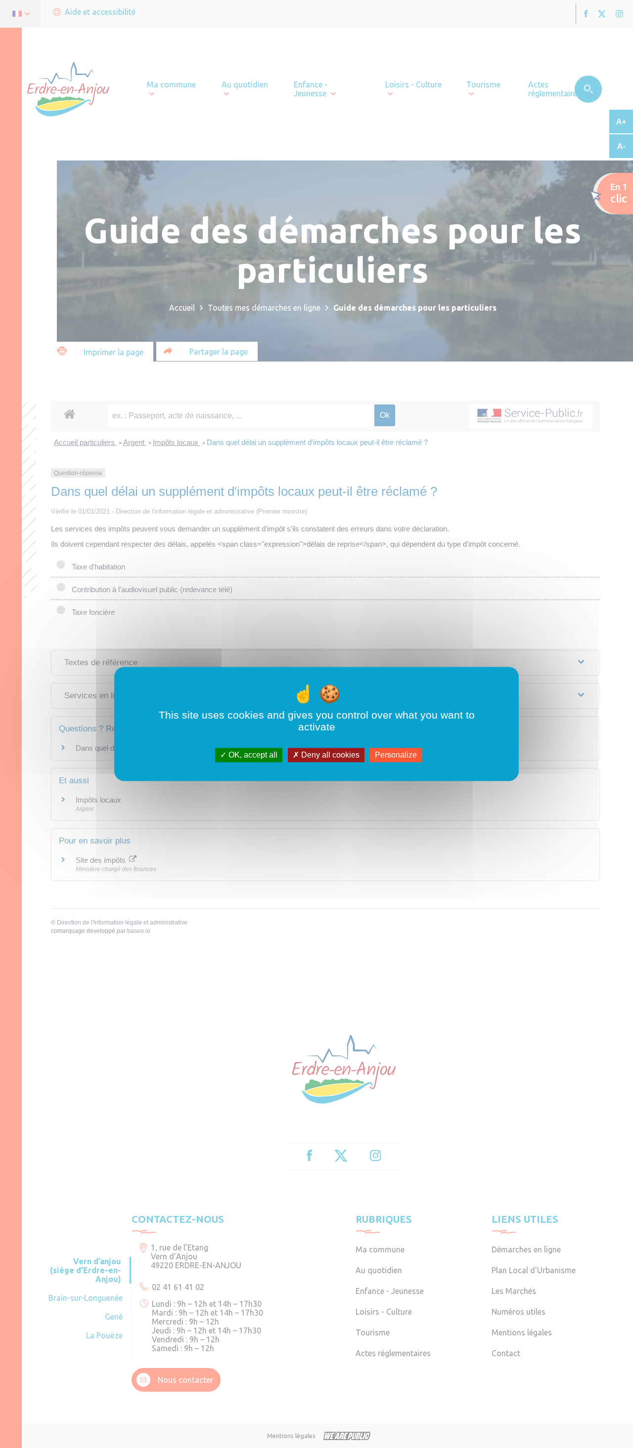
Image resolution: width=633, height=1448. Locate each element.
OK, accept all (251, 755)
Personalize (396, 755)
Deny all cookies (329, 755)
